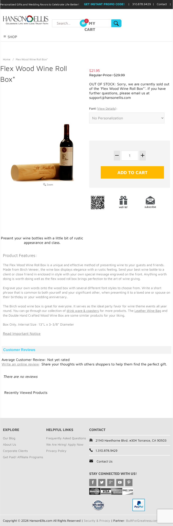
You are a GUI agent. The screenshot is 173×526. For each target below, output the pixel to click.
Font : (103, 108)
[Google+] (110, 482)
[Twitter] (101, 482)
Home (6, 59)
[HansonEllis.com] (34, 19)
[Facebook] (92, 482)
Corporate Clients (15, 451)
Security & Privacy (97, 520)
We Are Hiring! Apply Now (64, 444)
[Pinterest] (128, 482)
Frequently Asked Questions (66, 438)
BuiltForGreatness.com (142, 520)
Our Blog (9, 438)
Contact (162, 4)
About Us (9, 444)
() (106, 108)
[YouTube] (119, 482)
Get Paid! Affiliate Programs (23, 457)
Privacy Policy (56, 451)
